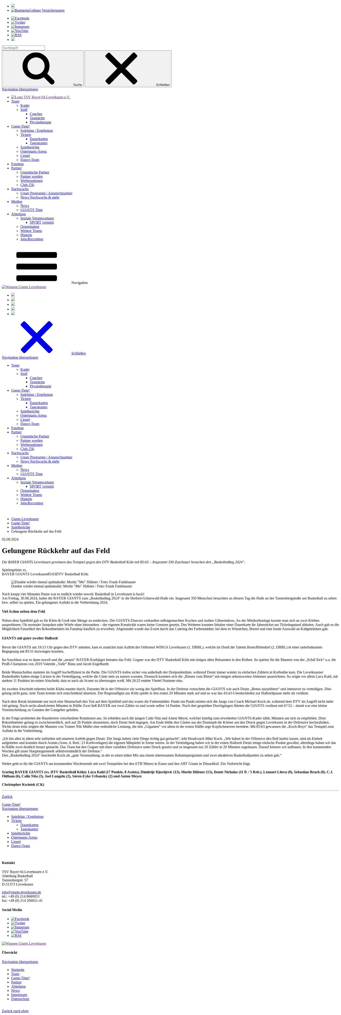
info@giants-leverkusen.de (21, 892)
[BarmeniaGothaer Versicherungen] (37, 10)
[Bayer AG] (13, 6)
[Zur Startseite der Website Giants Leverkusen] (24, 287)
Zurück (7, 797)
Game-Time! (11, 804)
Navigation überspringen (20, 89)
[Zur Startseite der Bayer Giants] (40, 97)
